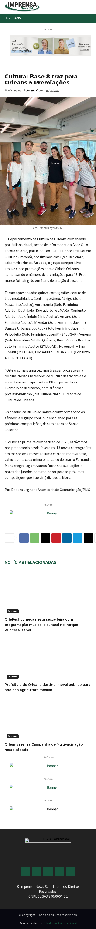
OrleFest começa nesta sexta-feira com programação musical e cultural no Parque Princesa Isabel (41, 624)
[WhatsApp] (34, 538)
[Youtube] (59, 871)
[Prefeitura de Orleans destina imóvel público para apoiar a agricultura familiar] (48, 658)
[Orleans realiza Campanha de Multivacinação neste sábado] (48, 718)
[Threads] (70, 871)
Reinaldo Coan (33, 90)
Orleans (13, 18)
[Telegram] (77, 538)
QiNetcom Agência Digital (60, 923)
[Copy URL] (88, 538)
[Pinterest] (56, 538)
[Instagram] (36, 871)
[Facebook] (24, 538)
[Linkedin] (67, 538)
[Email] (45, 538)
